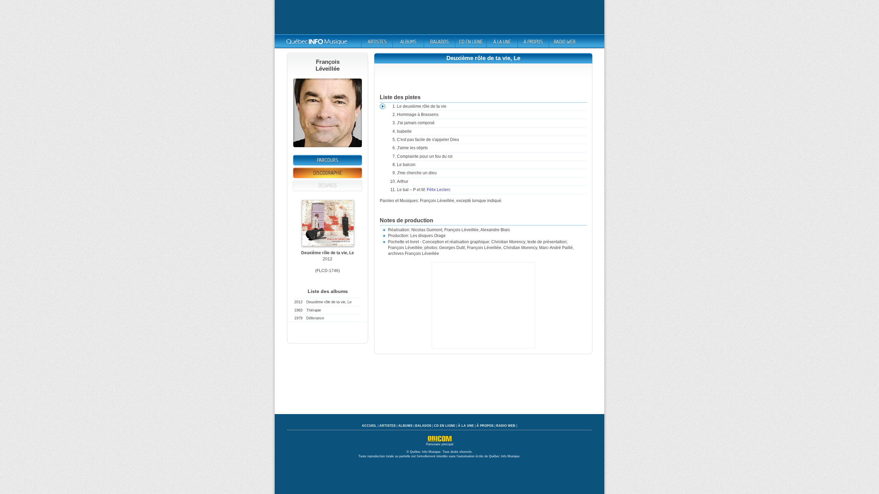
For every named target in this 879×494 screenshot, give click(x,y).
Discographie (327, 172)
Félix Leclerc (438, 190)
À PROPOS (533, 42)
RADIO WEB (564, 42)
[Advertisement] (439, 17)
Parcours (327, 160)
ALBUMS (408, 42)
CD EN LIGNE (471, 42)
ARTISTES (377, 42)
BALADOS (439, 42)
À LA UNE (502, 42)
